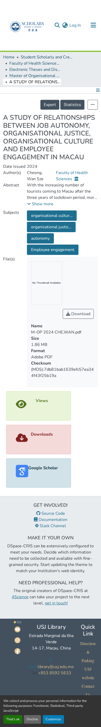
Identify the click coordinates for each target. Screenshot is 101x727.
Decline (32, 719)
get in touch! (56, 603)
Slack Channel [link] (52, 526)
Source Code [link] (52, 513)
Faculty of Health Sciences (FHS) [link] (35, 63)
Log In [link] (75, 25)
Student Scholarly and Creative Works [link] (47, 57)
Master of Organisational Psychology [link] (35, 76)
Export (50, 105)
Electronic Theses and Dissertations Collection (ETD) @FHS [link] (35, 69)
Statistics (72, 105)
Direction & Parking (88, 652)
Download (80, 314)
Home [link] (9, 57)
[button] (57, 25)
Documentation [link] (52, 519)
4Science (20, 597)
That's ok (12, 719)
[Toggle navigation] (93, 25)
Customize (53, 719)
